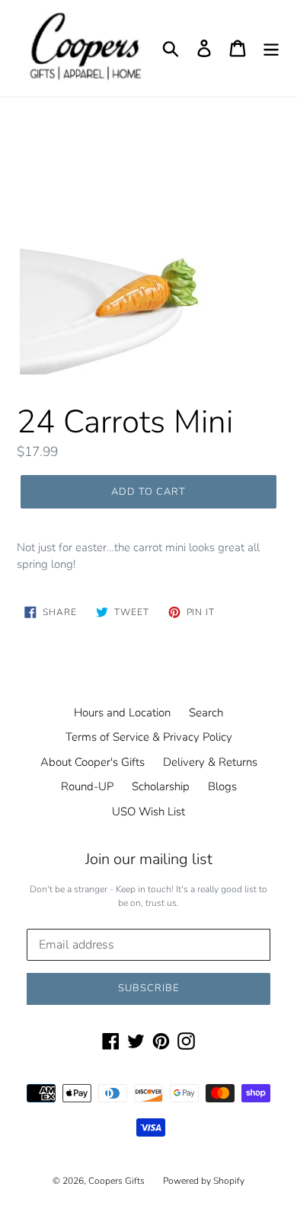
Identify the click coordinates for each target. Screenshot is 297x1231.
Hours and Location (122, 712)
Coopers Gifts (116, 1181)
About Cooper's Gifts (92, 762)
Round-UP (87, 786)
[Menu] (271, 48)
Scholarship (161, 786)
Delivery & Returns (210, 762)
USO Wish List (148, 811)
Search (206, 712)
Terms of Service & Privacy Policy (148, 737)
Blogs (222, 786)
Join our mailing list (148, 859)
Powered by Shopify (203, 1181)
